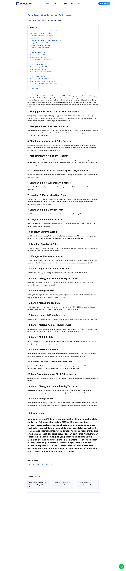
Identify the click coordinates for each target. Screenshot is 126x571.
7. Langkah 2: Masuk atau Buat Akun (40, 45)
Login (78, 3)
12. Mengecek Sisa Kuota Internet (39, 57)
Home (47, 3)
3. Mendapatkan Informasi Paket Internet (41, 35)
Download (105, 3)
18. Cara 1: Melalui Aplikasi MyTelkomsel (41, 71)
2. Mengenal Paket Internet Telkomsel (40, 33)
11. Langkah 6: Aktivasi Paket (38, 55)
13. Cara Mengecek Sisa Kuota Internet (41, 59)
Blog (72, 3)
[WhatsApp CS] (121, 566)
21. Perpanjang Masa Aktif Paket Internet (41, 79)
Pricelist (65, 3)
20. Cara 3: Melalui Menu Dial (38, 76)
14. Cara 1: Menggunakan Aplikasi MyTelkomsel (43, 62)
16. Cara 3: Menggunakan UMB (38, 67)
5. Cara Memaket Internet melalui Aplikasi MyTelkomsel (45, 40)
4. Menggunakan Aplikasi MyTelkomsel (41, 38)
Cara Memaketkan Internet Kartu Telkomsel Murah (86, 485)
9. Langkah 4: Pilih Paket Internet (39, 50)
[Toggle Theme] (95, 3)
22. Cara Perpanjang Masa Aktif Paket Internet (43, 81)
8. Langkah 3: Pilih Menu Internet (39, 47)
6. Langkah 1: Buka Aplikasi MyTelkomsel (41, 43)
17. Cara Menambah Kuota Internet (40, 69)
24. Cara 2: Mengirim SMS (37, 86)
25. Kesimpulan (34, 88)
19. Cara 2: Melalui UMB (36, 74)
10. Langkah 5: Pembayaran (37, 52)
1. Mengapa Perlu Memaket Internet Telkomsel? (43, 31)
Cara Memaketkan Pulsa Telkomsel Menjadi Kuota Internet (38, 485)
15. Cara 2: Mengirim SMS (37, 64)
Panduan (55, 3)
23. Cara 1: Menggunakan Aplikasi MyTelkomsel (43, 83)
